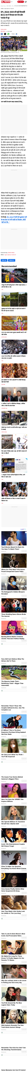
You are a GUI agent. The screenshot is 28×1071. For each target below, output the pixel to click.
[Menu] (26, 2)
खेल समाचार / (9, 6)
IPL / (13, 6)
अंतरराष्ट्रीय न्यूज (4, 408)
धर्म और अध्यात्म (4, 337)
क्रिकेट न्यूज (4, 260)
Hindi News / (3, 6)
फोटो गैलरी (3, 384)
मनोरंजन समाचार (4, 432)
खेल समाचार (3, 31)
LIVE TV (21, 1)
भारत (2, 289)
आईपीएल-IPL (11, 260)
